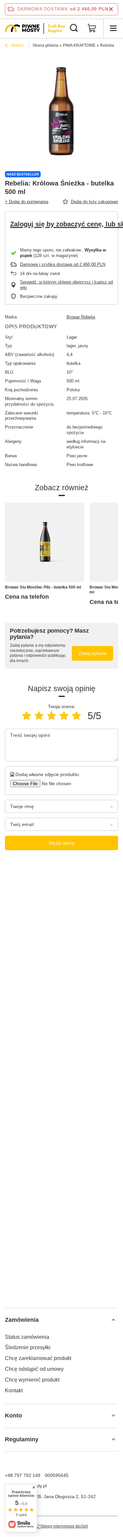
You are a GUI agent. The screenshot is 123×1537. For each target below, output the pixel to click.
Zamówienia (22, 1320)
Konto (13, 1415)
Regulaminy (21, 1439)
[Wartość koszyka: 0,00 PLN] (92, 28)
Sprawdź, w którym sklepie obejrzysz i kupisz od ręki (66, 285)
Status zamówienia (27, 1337)
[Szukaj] (74, 28)
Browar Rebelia (81, 317)
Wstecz (17, 45)
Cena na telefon (27, 596)
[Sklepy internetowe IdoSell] (61, 1526)
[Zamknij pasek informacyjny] (111, 9)
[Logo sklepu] (35, 28)
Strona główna (45, 45)
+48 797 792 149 (22, 1475)
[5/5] (76, 715)
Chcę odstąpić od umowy (34, 1369)
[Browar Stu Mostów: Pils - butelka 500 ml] (44, 542)
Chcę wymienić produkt (32, 1380)
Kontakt (14, 1390)
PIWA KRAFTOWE (79, 45)
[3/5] (51, 715)
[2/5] (39, 715)
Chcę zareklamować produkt (38, 1358)
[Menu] (113, 28)
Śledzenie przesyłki (28, 1347)
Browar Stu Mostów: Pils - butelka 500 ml (43, 587)
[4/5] (64, 715)
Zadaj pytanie (92, 653)
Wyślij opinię (61, 843)
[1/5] (26, 715)
